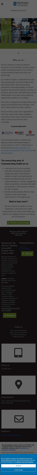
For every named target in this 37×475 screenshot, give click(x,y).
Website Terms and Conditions (25, 462)
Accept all (18, 466)
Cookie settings (18, 470)
